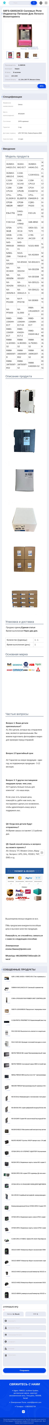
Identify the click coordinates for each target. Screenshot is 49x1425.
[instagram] (23, 1412)
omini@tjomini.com (26, 1402)
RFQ (41, 86)
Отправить (24, 1370)
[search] (34, 3)
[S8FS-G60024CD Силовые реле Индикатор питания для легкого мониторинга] (24, 36)
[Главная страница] (4, 3)
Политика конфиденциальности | (14, 1419)
